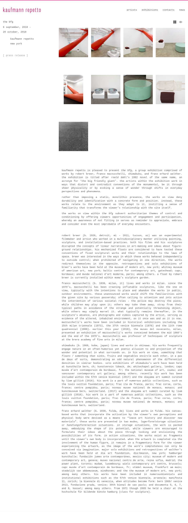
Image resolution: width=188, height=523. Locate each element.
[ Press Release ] (15, 55)
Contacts (168, 10)
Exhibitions (150, 10)
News (182, 10)
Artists (132, 10)
